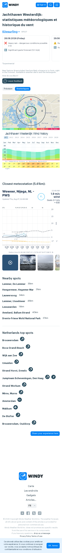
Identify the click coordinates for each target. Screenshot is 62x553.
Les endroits (31, 491)
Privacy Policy (25, 536)
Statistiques (22, 89)
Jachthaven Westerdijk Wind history (26, 133)
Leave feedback (15, 81)
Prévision (8, 89)
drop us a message (42, 533)
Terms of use (36, 536)
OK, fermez (53, 546)
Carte (31, 486)
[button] (49, 197)
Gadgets (31, 495)
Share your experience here (45, 434)
